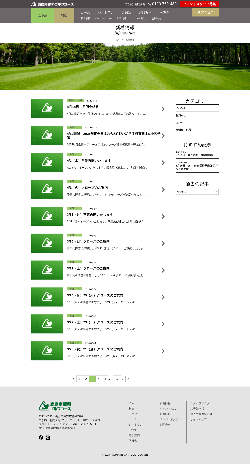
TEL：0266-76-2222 (57, 424)
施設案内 (145, 12)
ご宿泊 (126, 12)
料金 (64, 15)
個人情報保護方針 (201, 413)
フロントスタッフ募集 (199, 4)
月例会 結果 (183, 129)
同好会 (164, 12)
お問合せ (156, 18)
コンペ (179, 122)
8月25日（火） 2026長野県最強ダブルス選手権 (196, 165)
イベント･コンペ (104, 18)
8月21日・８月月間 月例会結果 (194, 153)
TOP (118, 40)
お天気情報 (197, 408)
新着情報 (85, 18)
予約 (131, 403)
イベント (181, 108)
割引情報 (121, 18)
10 (116, 378)
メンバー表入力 (139, 18)
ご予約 (42, 15)
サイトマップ (198, 419)
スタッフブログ (200, 403)
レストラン (106, 12)
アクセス (206, 12)
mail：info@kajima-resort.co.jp (57, 427)
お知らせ (181, 115)
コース (85, 12)
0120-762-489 (164, 3)
